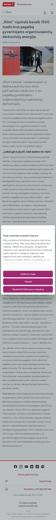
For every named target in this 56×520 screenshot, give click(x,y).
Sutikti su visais (28, 274)
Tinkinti (28, 281)
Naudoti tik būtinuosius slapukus (28, 289)
